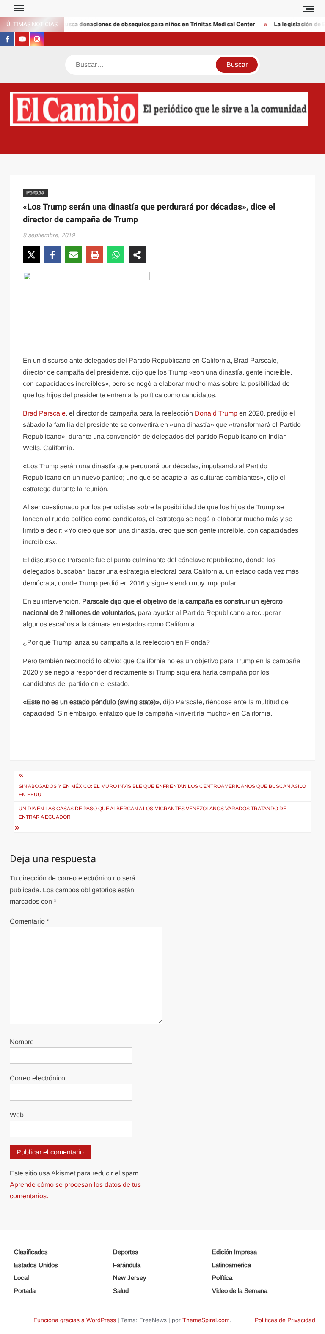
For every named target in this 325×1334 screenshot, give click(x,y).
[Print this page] (94, 254)
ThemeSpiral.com (206, 1320)
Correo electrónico (37, 1078)
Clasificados (31, 1251)
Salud (121, 1290)
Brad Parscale (44, 413)
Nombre (22, 1041)
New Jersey (129, 1277)
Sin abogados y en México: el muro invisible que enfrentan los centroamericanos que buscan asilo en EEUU (162, 790)
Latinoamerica (231, 1264)
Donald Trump (216, 413)
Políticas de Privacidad (285, 1320)
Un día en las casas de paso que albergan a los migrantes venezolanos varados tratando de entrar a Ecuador (152, 813)
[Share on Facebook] (52, 254)
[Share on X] (31, 254)
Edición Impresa (234, 1251)
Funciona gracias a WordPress (74, 1320)
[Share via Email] (73, 254)
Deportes (125, 1251)
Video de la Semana (239, 1290)
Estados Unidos (36, 1264)
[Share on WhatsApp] (115, 254)
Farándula (126, 1264)
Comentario (29, 921)
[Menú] (18, 8)
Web (17, 1114)
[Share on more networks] (137, 254)
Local (21, 1277)
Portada (35, 193)
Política (222, 1277)
